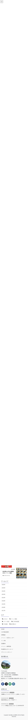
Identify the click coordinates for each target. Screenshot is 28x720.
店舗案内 (3, 643)
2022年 (3, 597)
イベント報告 (14, 619)
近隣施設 (3, 634)
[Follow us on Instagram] (13, 684)
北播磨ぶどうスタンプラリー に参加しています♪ (13, 694)
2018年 (3, 607)
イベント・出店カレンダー (7, 637)
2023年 (3, 594)
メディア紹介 (6, 621)
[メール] (10, 684)
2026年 (3, 584)
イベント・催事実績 (6, 646)
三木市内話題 (16, 621)
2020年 (3, 600)
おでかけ (5, 619)
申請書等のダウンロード (7, 649)
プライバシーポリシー (6, 652)
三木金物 (5, 624)
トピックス (12, 692)
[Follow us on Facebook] (2, 684)
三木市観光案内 (5, 632)
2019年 (3, 604)
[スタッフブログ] (21, 573)
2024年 (3, 591)
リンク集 (3, 640)
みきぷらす (11, 703)
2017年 (3, 610)
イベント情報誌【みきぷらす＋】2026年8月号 (12, 705)
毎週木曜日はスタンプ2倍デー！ (9, 700)
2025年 (3, 587)
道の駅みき (13, 624)
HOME (2, 629)
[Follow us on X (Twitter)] (6, 684)
